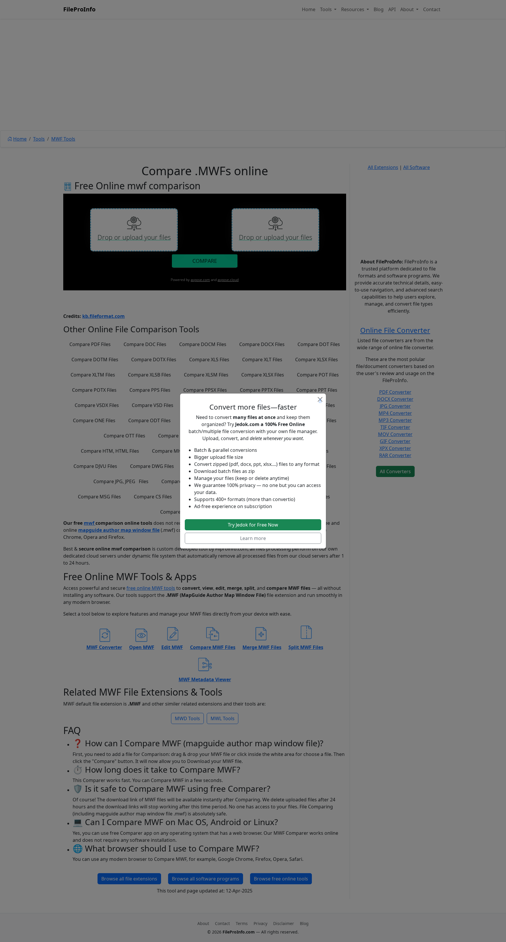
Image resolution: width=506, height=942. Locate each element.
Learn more (253, 538)
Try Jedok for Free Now (253, 525)
